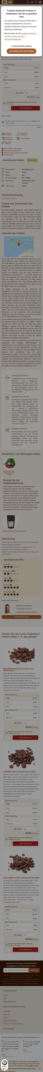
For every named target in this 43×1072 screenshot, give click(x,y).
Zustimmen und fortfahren (21, 51)
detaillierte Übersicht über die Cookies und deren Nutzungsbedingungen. (20, 36)
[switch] (4, 1069)
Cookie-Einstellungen (21, 46)
